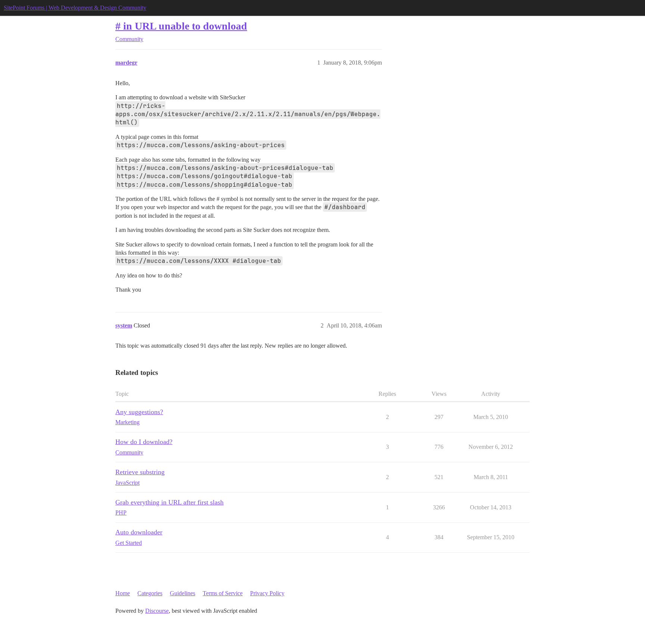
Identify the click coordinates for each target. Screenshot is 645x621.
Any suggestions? (139, 412)
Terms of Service (223, 593)
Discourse (157, 611)
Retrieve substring (140, 472)
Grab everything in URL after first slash (169, 502)
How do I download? (143, 441)
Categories (149, 593)
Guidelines (182, 593)
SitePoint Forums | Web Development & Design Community (75, 7)
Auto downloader (138, 532)
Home (122, 593)
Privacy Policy (267, 593)
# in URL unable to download (181, 26)
